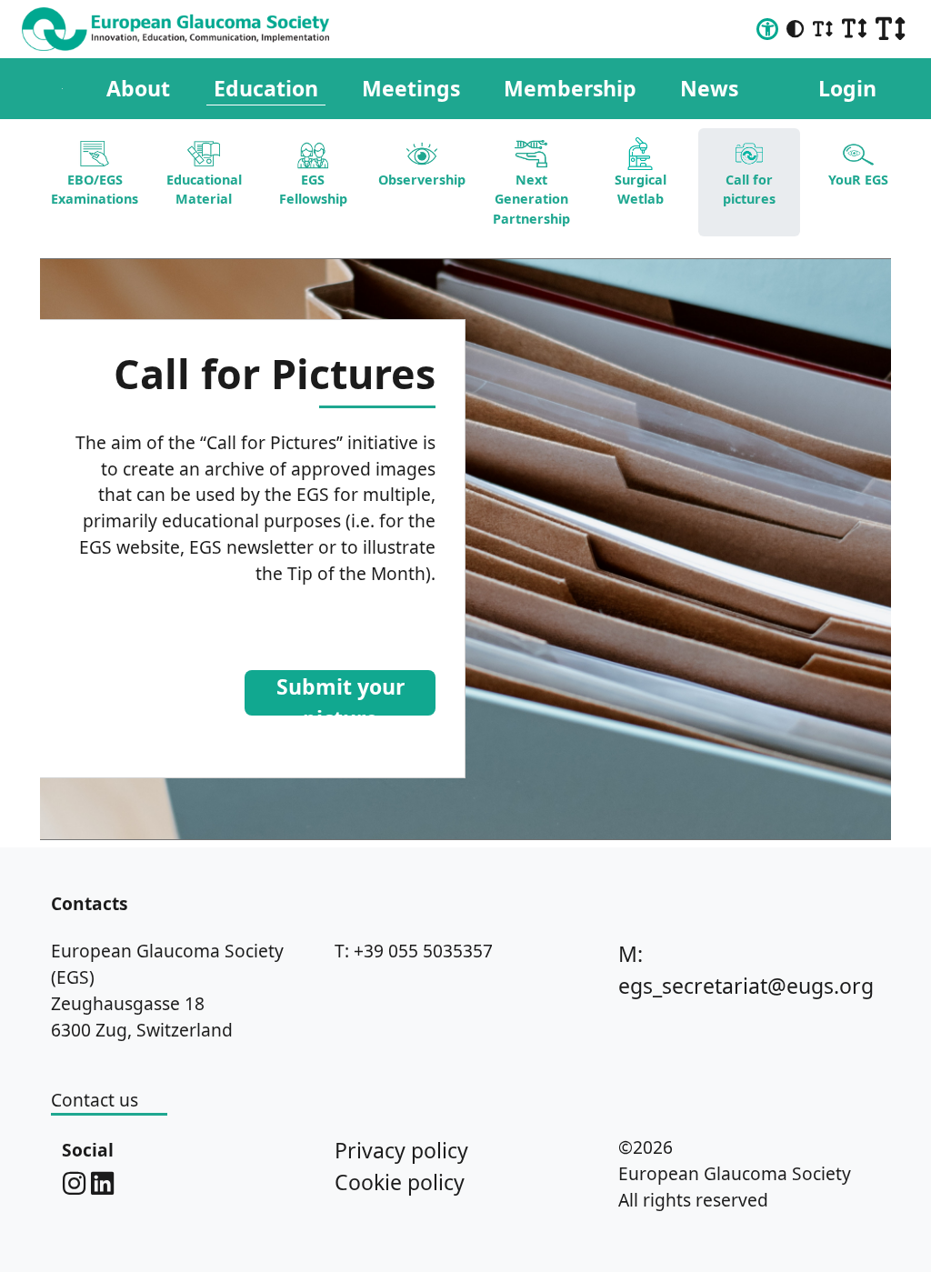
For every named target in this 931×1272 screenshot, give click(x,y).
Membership (570, 88)
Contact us (94, 1099)
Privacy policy (401, 1150)
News (709, 88)
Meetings (411, 88)
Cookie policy (400, 1182)
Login (847, 88)
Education (266, 88)
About (138, 88)
